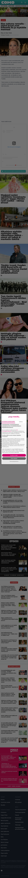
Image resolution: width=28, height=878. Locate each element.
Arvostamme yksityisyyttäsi (8, 421)
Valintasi (21, 421)
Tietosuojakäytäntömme (14, 461)
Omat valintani (14, 458)
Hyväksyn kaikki (14, 455)
